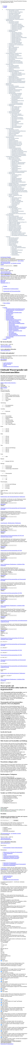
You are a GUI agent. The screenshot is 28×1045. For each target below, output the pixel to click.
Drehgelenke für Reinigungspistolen (19, 151)
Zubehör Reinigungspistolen (15, 147)
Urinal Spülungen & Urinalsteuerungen (15, 203)
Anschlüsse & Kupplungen (17, 150)
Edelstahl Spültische (15, 41)
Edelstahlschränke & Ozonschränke (19, 37)
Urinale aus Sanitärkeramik (17, 201)
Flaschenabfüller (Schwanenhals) (12, 396)
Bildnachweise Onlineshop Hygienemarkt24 (12, 852)
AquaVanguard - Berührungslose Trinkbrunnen (11, 523)
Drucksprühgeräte (15, 109)
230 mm (7, 436)
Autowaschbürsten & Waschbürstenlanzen (16, 96)
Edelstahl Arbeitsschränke (16, 33)
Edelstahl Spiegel (15, 161)
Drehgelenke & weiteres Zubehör (18, 233)
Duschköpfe (14, 177)
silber (6, 456)
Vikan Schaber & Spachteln (17, 123)
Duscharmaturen (14, 175)
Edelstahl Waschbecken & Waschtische (17, 185)
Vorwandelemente (12, 206)
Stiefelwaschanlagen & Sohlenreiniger (17, 82)
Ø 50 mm (7, 488)
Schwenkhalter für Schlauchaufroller (19, 235)
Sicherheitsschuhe (12, 50)
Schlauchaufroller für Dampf (15, 225)
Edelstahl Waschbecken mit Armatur (19, 190)
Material (2, 458)
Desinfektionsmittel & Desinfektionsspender (15, 9)
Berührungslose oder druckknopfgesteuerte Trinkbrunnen (13, 496)
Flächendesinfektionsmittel (14, 16)
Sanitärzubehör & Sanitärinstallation (19, 171)
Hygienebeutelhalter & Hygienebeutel (16, 167)
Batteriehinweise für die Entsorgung (11, 366)
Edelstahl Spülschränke (16, 39)
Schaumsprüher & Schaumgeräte (16, 104)
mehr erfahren (21, 260)
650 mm (7, 439)
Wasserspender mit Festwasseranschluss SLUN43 (11, 550)
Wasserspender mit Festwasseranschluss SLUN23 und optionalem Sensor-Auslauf (12, 536)
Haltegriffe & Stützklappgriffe (17, 163)
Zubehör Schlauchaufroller (14, 230)
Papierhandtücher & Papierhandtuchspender (14, 77)
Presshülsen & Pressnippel (17, 250)
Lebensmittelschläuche (13, 241)
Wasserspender (8, 473)
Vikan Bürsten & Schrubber (17, 118)
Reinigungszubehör (13, 49)
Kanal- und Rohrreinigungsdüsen (18, 247)
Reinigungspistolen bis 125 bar (15, 143)
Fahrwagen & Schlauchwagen (17, 234)
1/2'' (6, 478)
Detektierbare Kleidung (16, 28)
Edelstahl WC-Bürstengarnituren (18, 162)
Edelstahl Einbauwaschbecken (17, 188)
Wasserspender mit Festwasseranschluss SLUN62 (11, 593)
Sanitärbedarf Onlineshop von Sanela (11, 857)
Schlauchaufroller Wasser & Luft (16, 217)
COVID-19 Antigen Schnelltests (16, 11)
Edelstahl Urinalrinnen (16, 200)
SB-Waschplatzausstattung (17, 103)
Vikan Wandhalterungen (16, 126)
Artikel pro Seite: (4, 490)
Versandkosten (4, 868)
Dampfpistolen (12, 139)
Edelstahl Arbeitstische (16, 35)
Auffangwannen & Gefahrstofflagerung (17, 130)
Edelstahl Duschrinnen (16, 179)
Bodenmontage (8, 466)
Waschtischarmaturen (13, 207)
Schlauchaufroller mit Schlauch (15, 218)
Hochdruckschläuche (13, 239)
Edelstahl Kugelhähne (13, 140)
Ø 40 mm (7, 486)
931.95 (4, 390)
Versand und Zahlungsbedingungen (10, 855)
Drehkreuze (11, 69)
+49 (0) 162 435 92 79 (5, 275)
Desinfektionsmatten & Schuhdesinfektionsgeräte (14, 67)
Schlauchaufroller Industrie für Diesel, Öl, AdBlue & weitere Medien (18, 222)
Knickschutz (14, 248)
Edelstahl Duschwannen (16, 180)
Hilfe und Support (7, 364)
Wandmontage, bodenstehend (11, 468)
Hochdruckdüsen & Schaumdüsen (18, 155)
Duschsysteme (12, 173)
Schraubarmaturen (15, 254)
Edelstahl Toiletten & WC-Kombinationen (18, 184)
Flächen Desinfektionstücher (15, 15)
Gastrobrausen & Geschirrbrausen (16, 44)
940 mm (7, 443)
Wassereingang (4, 475)
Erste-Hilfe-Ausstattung (14, 14)
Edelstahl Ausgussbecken (16, 36)
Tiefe (2, 445)
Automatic (7, 393)
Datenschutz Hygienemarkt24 (9, 862)
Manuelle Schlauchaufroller (15, 229)
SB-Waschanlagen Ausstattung (15, 93)
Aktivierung (3, 402)
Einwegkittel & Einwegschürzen (16, 58)
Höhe (2, 433)
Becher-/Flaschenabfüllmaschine (12, 395)
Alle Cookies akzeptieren (6, 1042)
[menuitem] (15, 6)
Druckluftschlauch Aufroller (15, 226)
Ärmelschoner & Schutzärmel (15, 55)
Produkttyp (3, 471)
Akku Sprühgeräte (15, 107)
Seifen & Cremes (12, 134)
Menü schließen (6, 303)
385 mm (7, 450)
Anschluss (3, 408)
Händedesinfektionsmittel (14, 18)
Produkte (5, 307)
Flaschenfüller (8, 416)
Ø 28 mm (7, 485)
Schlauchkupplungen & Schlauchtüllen (16, 253)
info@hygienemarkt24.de (6, 273)
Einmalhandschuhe (13, 56)
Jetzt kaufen (3, 504)
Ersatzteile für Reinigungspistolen (18, 154)
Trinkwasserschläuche (13, 242)
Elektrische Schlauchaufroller (15, 228)
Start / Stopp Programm (10, 424)
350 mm (7, 430)
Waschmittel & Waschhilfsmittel (15, 135)
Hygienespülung (9, 417)
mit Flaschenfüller (9, 420)
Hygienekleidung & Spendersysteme (14, 53)
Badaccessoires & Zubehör (14, 158)
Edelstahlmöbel (12, 31)
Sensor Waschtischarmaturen (17, 211)
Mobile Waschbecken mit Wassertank (19, 191)
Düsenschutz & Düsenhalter (17, 152)
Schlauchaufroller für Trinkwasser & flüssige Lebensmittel (16, 220)
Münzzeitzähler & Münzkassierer (18, 181)
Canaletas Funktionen (5, 391)
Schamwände (14, 205)
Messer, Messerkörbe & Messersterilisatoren (14, 48)
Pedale (6, 397)
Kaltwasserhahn (14, 209)
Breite (2, 426)
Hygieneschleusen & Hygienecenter (16, 70)
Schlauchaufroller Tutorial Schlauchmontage (12, 847)
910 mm (7, 441)
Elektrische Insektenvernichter (15, 43)
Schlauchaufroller (10, 214)
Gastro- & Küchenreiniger (14, 132)
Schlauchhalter (14, 251)
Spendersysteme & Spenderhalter (16, 62)
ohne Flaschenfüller (9, 421)
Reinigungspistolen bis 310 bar (15, 144)
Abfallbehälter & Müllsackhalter (18, 73)
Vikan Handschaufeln (16, 121)
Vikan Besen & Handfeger (17, 117)
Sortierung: (3, 385)
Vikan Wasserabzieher (16, 127)
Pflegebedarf (8, 83)
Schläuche (8, 236)
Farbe (2, 454)
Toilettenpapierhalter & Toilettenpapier (16, 169)
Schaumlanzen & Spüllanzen (15, 145)
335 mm (7, 428)
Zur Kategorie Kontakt (5, 262)
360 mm (7, 449)
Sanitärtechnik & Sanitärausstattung (13, 156)
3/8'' (6, 479)
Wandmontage (8, 467)
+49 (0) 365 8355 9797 (6, 271)
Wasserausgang (4, 481)
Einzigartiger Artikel (12, 502)
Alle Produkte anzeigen (14, 10)
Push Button (8, 399)
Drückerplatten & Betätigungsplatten (16, 172)
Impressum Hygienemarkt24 (9, 865)
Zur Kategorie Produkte (6, 257)
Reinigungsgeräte (9, 84)
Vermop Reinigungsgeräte (14, 111)
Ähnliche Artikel (4, 502)
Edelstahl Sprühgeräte (16, 110)
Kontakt (5, 339)
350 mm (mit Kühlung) (10, 447)
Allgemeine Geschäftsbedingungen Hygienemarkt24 (14, 864)
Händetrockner (14, 164)
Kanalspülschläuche (13, 240)
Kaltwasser (7, 411)
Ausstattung (3, 413)
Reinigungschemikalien (14, 133)
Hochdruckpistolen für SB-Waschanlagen (17, 99)
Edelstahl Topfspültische (16, 42)
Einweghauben (12, 59)
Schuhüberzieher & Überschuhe (15, 61)
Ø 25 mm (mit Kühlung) (10, 484)
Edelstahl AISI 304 (9, 461)
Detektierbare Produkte (14, 22)
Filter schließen (4, 387)
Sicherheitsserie (14, 192)
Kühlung (7, 418)
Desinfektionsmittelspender (14, 13)
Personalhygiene (9, 64)
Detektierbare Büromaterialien (17, 26)
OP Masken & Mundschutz (14, 60)
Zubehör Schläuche (13, 245)
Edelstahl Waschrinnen (13, 194)
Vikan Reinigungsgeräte (14, 112)
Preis (2, 388)
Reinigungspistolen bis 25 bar (15, 141)
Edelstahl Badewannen (14, 183)
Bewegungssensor (9, 405)
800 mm (7, 440)
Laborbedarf (11, 45)
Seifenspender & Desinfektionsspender (17, 81)
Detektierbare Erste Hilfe (16, 27)
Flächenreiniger (12, 88)
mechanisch (7, 406)
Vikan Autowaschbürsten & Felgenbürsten (17, 116)
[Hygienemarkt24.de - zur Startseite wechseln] (11, 263)
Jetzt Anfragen (4, 359)
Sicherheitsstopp (8, 422)
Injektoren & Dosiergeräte (14, 90)
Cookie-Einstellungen (8, 362)
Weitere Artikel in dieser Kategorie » (8, 382)
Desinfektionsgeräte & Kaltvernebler (16, 87)
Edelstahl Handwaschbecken (17, 189)
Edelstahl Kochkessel (13, 30)
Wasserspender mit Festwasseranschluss (17, 213)
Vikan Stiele (14, 124)
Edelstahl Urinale (15, 199)
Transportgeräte (12, 52)
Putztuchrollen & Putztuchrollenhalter (17, 78)
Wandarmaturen (14, 212)
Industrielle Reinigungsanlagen (15, 89)
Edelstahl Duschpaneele (16, 178)
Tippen (6, 400)
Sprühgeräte (11, 105)
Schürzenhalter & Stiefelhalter (15, 79)
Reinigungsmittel (9, 128)
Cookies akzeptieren (17, 1041)
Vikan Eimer (14, 120)
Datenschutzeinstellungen (6, 1041)
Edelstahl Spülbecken (16, 38)
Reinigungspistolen (10, 137)
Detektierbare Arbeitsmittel (17, 25)
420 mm (7, 431)
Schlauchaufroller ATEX (14, 224)
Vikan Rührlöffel (15, 122)
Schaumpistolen (12, 146)
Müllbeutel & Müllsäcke (16, 75)
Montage (2, 463)
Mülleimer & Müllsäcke (14, 71)
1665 (8, 390)
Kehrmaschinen (12, 92)
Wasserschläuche (12, 243)
